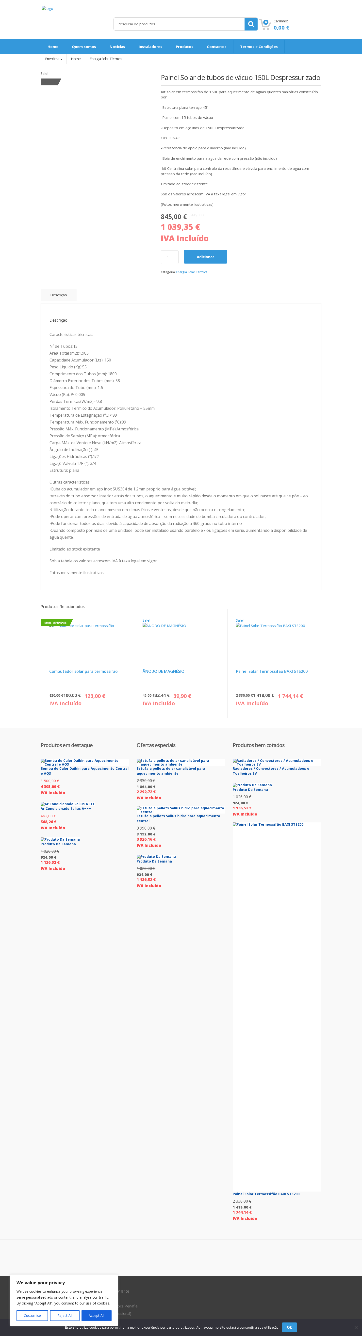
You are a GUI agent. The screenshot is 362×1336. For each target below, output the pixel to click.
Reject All (64, 1315)
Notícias (117, 46)
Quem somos (84, 46)
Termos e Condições (259, 46)
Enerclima (52, 58)
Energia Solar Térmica (191, 272)
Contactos (217, 46)
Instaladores (150, 46)
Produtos (184, 46)
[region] (64, 1300)
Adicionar (205, 256)
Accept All (96, 1315)
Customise (32, 1315)
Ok (289, 1327)
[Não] (355, 1327)
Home (53, 46)
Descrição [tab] (58, 294)
